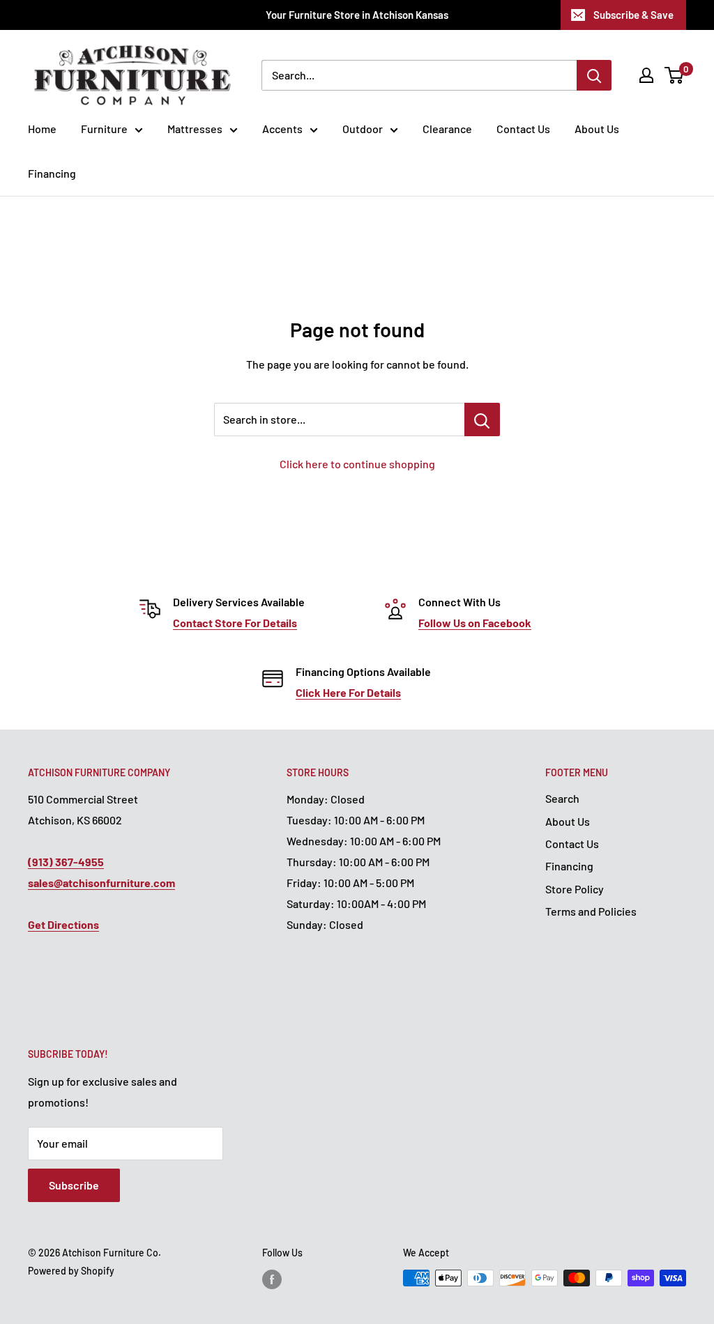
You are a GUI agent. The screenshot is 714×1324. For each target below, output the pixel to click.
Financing (52, 173)
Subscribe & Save (633, 14)
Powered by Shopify (71, 1271)
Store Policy (574, 888)
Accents (282, 128)
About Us (597, 128)
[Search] (594, 75)
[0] (674, 75)
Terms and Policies (591, 911)
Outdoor (362, 128)
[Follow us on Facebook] (272, 1279)
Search (562, 798)
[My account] (646, 75)
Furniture (104, 128)
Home (42, 128)
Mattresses (194, 128)
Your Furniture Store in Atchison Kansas (357, 14)
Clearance (447, 128)
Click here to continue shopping (357, 463)
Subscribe (74, 1185)
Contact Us (523, 128)
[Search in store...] (482, 419)
